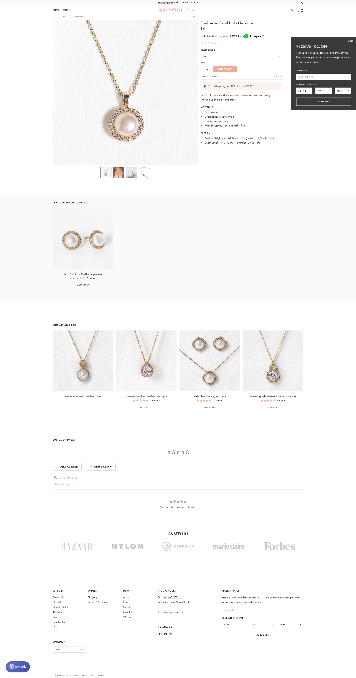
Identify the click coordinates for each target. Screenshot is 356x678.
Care (55, 617)
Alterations (58, 612)
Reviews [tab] (59, 484)
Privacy (85, 675)
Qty (203, 63)
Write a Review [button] (103, 466)
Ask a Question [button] (69, 466)
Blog (125, 602)
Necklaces (67, 16)
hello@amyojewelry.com (170, 612)
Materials (128, 612)
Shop (56, 10)
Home (55, 16)
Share (215, 76)
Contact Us (58, 597)
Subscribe (262, 634)
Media (126, 607)
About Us (127, 597)
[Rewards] (18, 666)
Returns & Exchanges (98, 602)
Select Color (208, 50)
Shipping (205, 76)
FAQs (55, 626)
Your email (302, 71)
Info (290, 10)
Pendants (80, 16)
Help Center (59, 621)
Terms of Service (98, 675)
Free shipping (165, 2)
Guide (67, 10)
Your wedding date (232, 618)
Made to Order (60, 607)
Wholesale (128, 617)
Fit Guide (57, 602)
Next (195, 16)
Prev (189, 16)
